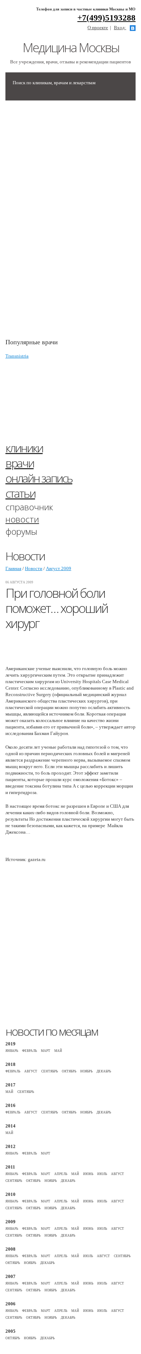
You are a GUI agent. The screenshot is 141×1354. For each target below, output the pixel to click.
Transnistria (17, 356)
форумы (21, 531)
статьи (20, 493)
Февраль (29, 1051)
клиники (24, 448)
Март (45, 1051)
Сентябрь (49, 1071)
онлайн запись (38, 478)
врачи (19, 463)
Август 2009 (58, 568)
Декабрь (104, 1071)
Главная (13, 568)
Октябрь (69, 1071)
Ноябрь (86, 1071)
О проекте (97, 27)
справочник (29, 507)
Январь (11, 1051)
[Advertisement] (59, 223)
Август (30, 1071)
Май (58, 1051)
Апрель (60, 1174)
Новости (33, 568)
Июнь (88, 1174)
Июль (102, 1174)
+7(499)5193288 (106, 17)
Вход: (120, 27)
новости (22, 519)
